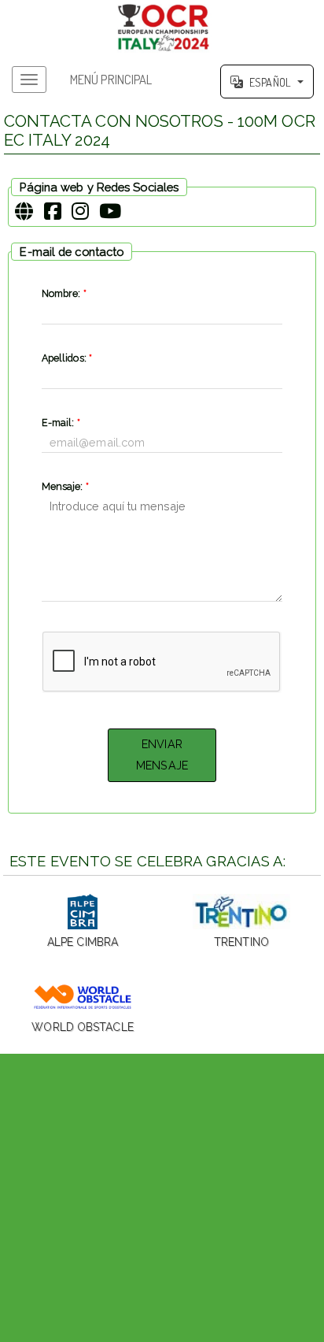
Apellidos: (67, 358)
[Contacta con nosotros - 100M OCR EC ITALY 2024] (162, 27)
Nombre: (64, 293)
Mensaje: (65, 486)
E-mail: (61, 422)
